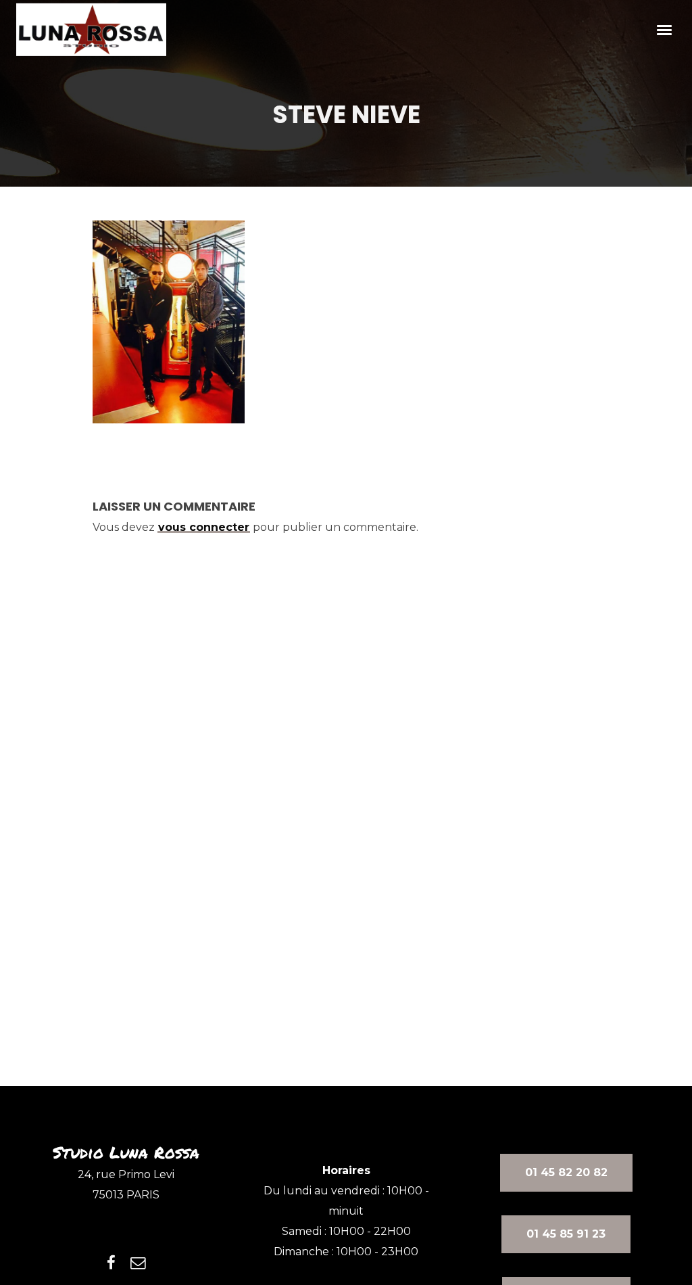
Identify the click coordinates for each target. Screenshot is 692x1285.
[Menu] (665, 29)
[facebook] (111, 1263)
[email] (137, 1263)
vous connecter (203, 527)
